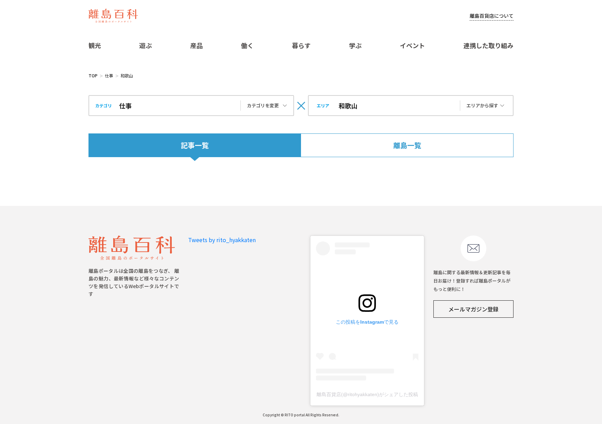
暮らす (301, 45)
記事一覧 (195, 145)
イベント (412, 45)
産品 (196, 45)
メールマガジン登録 (473, 309)
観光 (94, 45)
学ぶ (355, 45)
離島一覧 (407, 145)
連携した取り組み (488, 45)
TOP (93, 75)
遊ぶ (145, 45)
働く (247, 45)
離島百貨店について (492, 15)
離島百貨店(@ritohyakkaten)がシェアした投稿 (367, 394)
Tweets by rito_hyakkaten (222, 240)
